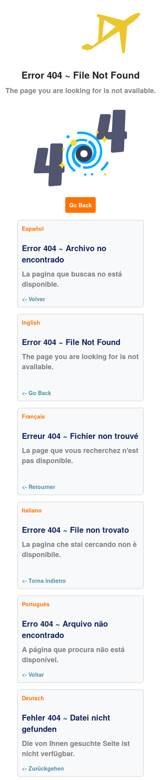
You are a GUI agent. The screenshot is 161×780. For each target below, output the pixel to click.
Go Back (80, 205)
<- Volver (33, 299)
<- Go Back (36, 393)
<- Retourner (38, 487)
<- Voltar (33, 674)
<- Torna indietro (44, 580)
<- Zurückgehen (43, 768)
